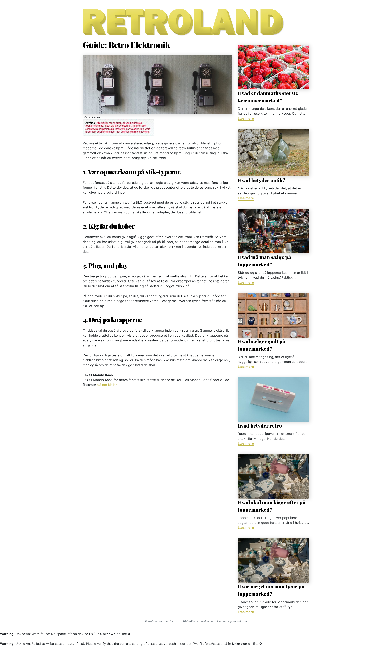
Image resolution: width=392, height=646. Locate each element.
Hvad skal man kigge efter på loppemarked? (271, 506)
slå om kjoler (107, 385)
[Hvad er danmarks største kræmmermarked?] (273, 67)
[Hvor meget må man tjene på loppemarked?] (273, 560)
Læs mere (246, 118)
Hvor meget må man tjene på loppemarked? (271, 590)
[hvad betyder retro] (273, 399)
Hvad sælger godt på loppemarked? (261, 345)
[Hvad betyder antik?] (273, 152)
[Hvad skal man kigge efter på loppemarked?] (273, 476)
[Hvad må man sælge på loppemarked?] (273, 231)
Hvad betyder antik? (261, 180)
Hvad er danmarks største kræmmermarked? (268, 97)
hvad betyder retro (260, 425)
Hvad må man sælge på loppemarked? (264, 261)
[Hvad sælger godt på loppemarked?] (273, 315)
